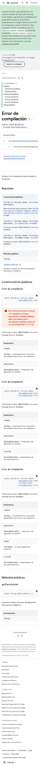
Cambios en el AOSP (10, 44)
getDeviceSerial (11, 265)
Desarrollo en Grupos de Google (13, 711)
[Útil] (18, 78)
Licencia (6, 754)
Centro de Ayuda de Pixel (10, 728)
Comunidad (22, 750)
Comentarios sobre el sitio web (14, 757)
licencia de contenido (9, 649)
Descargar (5, 673)
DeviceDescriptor (26, 300)
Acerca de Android (8, 750)
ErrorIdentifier (22, 223)
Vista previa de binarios (10, 677)
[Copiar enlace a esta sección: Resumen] (16, 188)
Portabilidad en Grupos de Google (14, 715)
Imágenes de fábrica (9, 680)
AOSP (4, 73)
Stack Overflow (7, 739)
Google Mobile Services (10, 735)
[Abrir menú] (3, 2)
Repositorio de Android (10, 666)
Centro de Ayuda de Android (12, 724)
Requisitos (5, 670)
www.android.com (8, 731)
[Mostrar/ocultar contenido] (16, 83)
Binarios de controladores (11, 684)
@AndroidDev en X (8, 697)
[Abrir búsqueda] (22, 2)
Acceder (34, 3)
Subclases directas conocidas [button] (15, 157)
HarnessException (19, 127)
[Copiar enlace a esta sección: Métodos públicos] (27, 577)
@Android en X (7, 693)
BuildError (8, 202)
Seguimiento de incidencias (11, 742)
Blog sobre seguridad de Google (13, 704)
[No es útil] (22, 78)
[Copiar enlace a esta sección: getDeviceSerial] (20, 584)
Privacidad (15, 754)
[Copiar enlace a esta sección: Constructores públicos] (35, 282)
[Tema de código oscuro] (36, 295)
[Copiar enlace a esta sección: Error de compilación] (25, 289)
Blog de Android (7, 701)
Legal (30, 750)
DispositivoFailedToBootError (14, 158)
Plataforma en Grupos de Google (13, 708)
